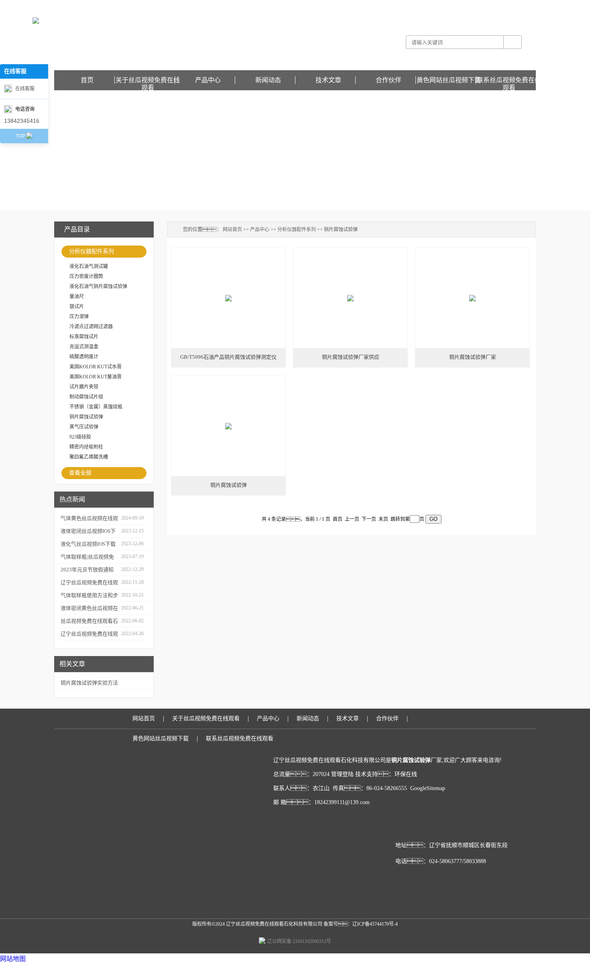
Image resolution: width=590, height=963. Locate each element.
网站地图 (13, 958)
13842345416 (21, 121)
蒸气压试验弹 (83, 427)
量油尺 (76, 296)
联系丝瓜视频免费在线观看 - (457, 5)
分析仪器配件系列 (91, 251)
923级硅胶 (80, 437)
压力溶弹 (79, 316)
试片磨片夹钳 (83, 387)
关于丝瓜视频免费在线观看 (148, 80)
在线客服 (25, 88)
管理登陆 (342, 774)
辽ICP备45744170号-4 (375, 924)
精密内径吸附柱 (86, 447)
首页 (87, 80)
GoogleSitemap (427, 788)
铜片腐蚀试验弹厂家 (472, 357)
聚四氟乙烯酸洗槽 (88, 457)
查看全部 (80, 473)
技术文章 (328, 80)
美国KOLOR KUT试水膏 (95, 367)
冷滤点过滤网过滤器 (91, 326)
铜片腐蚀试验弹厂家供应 (350, 357)
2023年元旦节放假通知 (87, 570)
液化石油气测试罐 (88, 266)
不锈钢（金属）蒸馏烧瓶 (95, 407)
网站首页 (232, 229)
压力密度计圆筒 (86, 276)
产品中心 (208, 80)
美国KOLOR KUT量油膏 (95, 377)
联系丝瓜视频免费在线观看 (509, 80)
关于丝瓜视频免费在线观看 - (396, 5)
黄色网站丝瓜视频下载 (512, 5)
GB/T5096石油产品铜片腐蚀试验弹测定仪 (228, 357)
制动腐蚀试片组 (86, 397)
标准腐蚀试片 (83, 336)
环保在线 (406, 774)
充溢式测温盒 (83, 346)
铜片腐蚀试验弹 (86, 417)
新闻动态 (268, 80)
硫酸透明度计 (83, 357)
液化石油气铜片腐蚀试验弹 (98, 286)
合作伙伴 (388, 80)
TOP (20, 136)
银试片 (76, 306)
